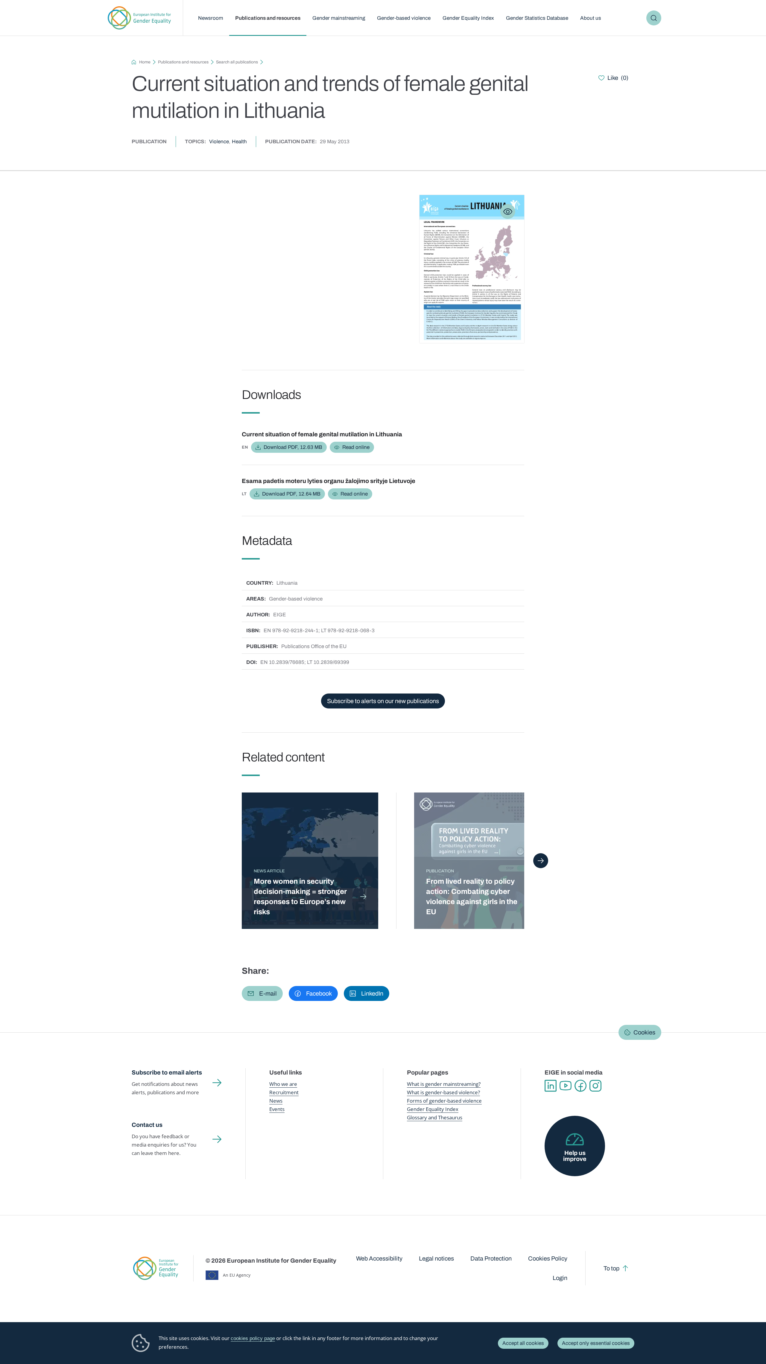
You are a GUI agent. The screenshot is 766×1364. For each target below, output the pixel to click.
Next (540, 860)
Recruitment (284, 1092)
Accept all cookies (523, 1343)
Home (145, 62)
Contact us (147, 1124)
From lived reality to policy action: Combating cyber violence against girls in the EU (471, 896)
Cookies (644, 1032)
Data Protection (491, 1258)
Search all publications (237, 62)
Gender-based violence (404, 18)
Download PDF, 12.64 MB (291, 494)
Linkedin (551, 1086)
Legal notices (436, 1258)
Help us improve (574, 1156)
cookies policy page (253, 1338)
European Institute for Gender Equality (139, 18)
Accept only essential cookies (596, 1343)
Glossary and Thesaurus (434, 1117)
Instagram (595, 1086)
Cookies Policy (547, 1258)
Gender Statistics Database (537, 18)
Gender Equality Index (468, 18)
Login (560, 1278)
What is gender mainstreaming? (444, 1083)
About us (590, 18)
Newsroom (210, 18)
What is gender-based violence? (443, 1092)
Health (239, 141)
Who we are (283, 1083)
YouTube (566, 1086)
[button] (262, 993)
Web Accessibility (379, 1258)
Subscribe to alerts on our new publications (383, 701)
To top (611, 1268)
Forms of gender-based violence (444, 1100)
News (275, 1100)
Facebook (580, 1086)
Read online (356, 447)
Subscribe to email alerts (167, 1072)
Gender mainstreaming (338, 18)
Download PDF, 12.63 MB (293, 447)
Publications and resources (267, 18)
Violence (219, 141)
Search (653, 17)
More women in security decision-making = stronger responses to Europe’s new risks (300, 896)
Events (277, 1109)
